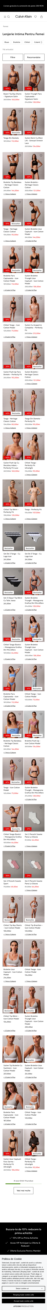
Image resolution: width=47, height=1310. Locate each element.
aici (42, 1278)
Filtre (12, 57)
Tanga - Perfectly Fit (33, 509)
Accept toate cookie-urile (23, 1301)
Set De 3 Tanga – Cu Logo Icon (12, 555)
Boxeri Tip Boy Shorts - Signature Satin (12, 95)
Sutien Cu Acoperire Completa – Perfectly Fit (33, 327)
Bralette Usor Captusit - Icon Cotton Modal (13, 972)
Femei (5, 26)
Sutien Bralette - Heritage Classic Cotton (32, 185)
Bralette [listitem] (16, 42)
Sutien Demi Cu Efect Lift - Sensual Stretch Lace (34, 140)
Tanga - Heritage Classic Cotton (10, 230)
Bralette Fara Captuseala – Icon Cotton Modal (11, 278)
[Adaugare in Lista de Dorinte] (19, 67)
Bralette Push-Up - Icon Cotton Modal (32, 742)
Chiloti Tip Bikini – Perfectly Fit (11, 510)
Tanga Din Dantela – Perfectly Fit (33, 419)
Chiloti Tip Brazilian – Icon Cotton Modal (34, 926)
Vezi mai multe (23, 1190)
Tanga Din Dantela (11, 138)
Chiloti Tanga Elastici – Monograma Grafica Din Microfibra (13, 647)
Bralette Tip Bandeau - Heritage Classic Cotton (12, 185)
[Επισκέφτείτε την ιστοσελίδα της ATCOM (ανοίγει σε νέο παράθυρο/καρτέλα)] (23, 1306)
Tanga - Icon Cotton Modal (12, 788)
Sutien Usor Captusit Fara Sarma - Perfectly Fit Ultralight (12, 1163)
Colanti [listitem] (37, 42)
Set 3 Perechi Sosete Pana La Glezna (33, 882)
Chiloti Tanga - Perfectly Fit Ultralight (31, 465)
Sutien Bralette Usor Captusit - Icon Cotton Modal (34, 231)
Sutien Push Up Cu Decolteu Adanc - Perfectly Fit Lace (11, 465)
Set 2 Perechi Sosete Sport (12, 882)
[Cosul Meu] (41, 17)
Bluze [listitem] (7, 42)
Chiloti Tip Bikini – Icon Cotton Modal (11, 1017)
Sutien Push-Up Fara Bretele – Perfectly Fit (13, 373)
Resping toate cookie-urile (23, 1295)
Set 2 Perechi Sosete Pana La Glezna (33, 835)
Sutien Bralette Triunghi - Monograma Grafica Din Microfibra (34, 600)
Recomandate (33, 57)
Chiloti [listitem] (27, 42)
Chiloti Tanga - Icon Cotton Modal (33, 970)
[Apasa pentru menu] (7, 17)
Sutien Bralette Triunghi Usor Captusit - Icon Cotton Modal (34, 280)
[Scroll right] (41, 42)
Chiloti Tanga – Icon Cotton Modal (12, 326)
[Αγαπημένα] (35, 17)
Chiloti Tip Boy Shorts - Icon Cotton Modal (13, 926)
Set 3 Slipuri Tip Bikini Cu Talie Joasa (13, 599)
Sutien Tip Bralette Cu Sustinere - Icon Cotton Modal (13, 1068)
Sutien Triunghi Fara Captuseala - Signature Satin (33, 96)
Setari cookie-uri (22, 1288)
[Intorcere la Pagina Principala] (23, 17)
